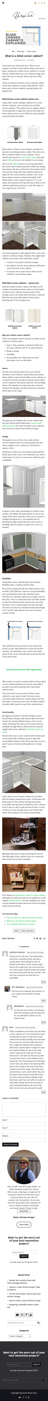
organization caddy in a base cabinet (29, 895)
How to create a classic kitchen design (25, 1301)
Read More (24, 1211)
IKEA (16, 931)
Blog (13, 51)
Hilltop (10, 160)
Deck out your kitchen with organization (24, 669)
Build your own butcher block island (21, 921)
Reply (43, 982)
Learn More (24, 1225)
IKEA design (20, 51)
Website (5, 1136)
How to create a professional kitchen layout (25, 918)
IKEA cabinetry (28, 931)
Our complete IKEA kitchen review (20, 924)
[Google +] (40, 938)
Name (5, 1120)
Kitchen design (31, 51)
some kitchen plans (28, 157)
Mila (11, 1027)
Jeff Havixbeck (18, 987)
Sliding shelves (15, 901)
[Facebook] (34, 938)
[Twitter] (37, 938)
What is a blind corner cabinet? (24, 56)
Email (5, 1128)
